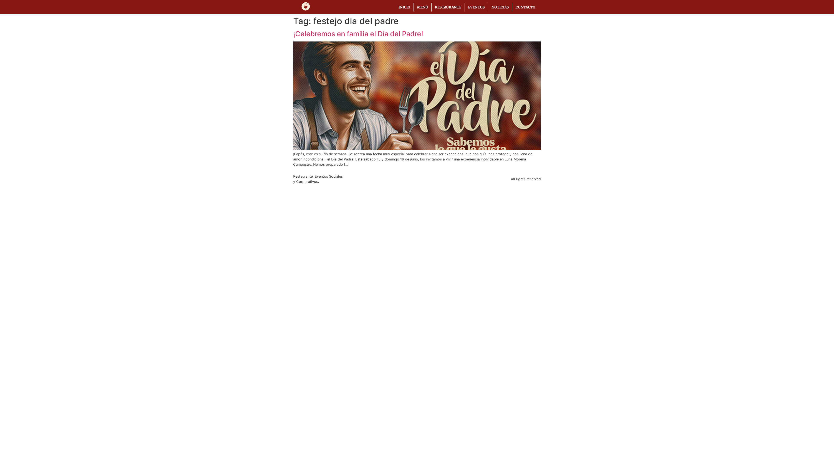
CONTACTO (525, 7)
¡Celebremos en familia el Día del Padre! (358, 34)
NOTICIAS (500, 7)
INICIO (404, 7)
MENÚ (422, 7)
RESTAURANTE (448, 7)
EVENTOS (476, 7)
